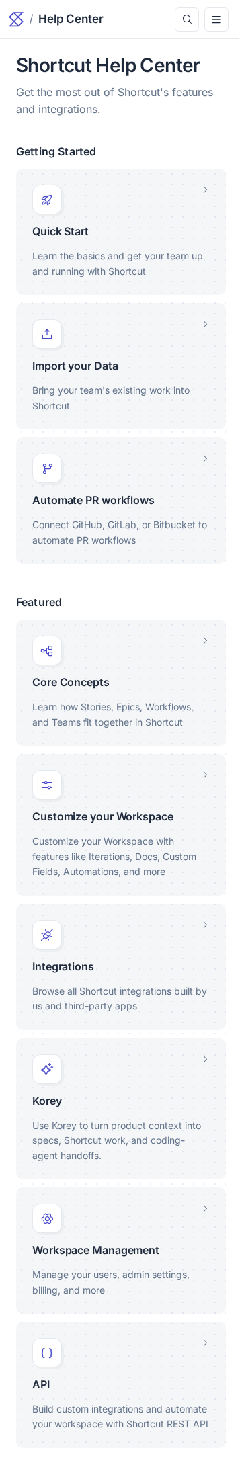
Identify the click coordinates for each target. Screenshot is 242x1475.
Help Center (71, 19)
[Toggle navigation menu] (216, 19)
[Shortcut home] (16, 19)
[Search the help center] (187, 19)
